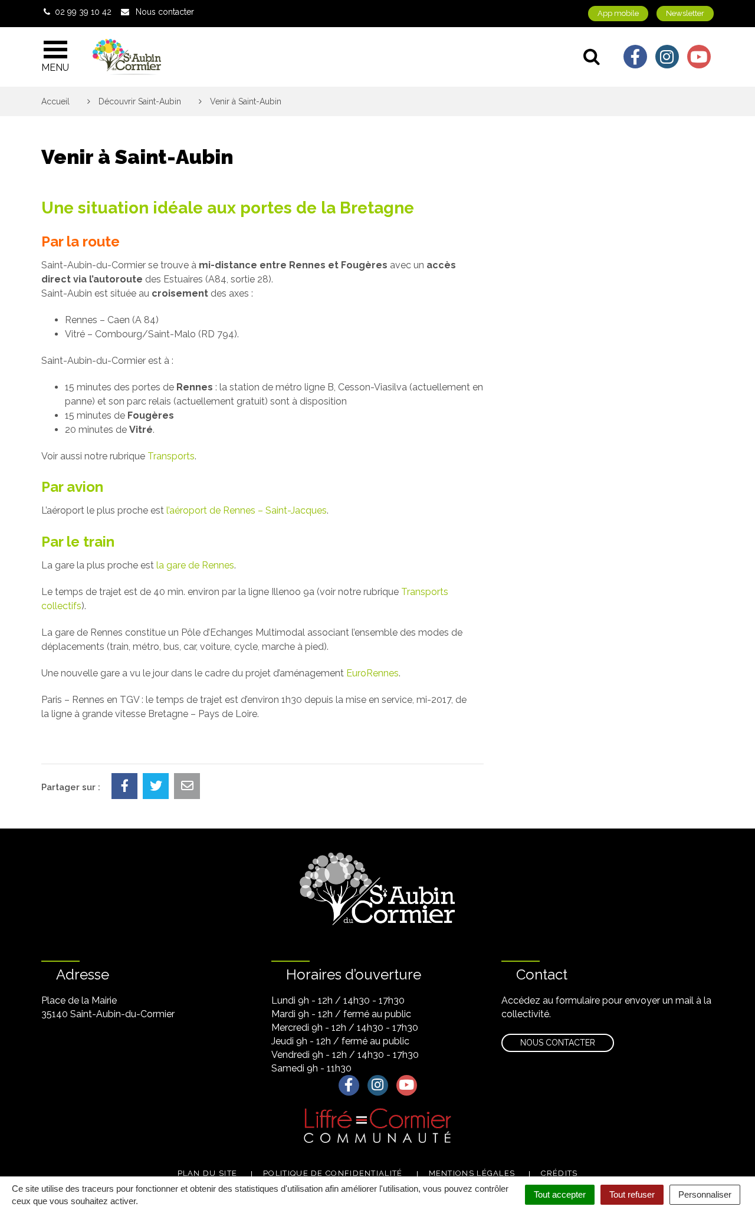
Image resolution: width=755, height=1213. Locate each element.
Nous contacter (557, 1042)
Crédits (559, 1173)
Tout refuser (632, 1194)
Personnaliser (704, 1194)
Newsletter (685, 13)
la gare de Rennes (195, 565)
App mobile (618, 13)
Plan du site (208, 1173)
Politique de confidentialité (332, 1173)
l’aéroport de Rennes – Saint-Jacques (246, 510)
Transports (171, 456)
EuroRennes (372, 673)
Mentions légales (472, 1173)
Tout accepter (560, 1194)
